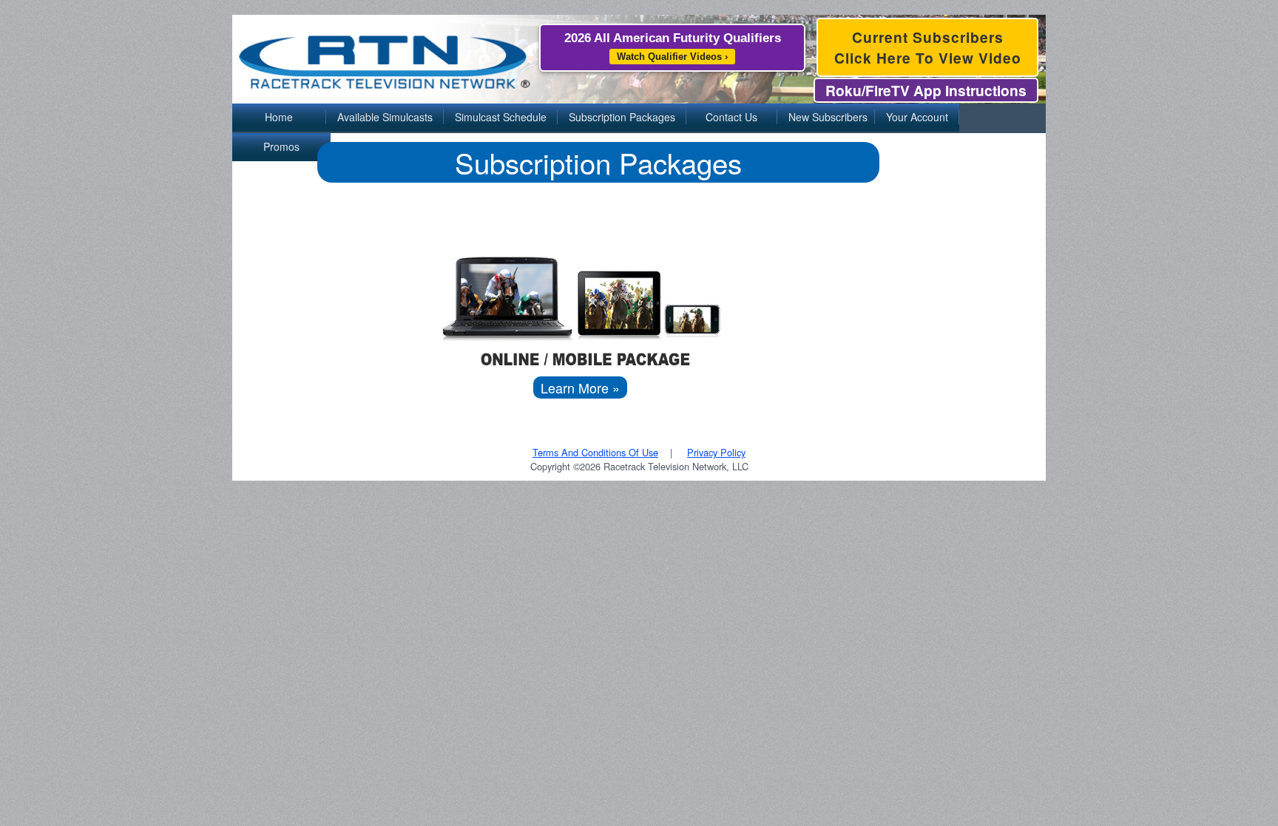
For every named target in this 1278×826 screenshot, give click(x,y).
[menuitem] (279, 118)
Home (279, 116)
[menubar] (639, 118)
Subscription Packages (622, 116)
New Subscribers (828, 116)
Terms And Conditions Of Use (595, 452)
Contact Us (731, 116)
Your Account (917, 116)
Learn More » (580, 387)
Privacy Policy (716, 452)
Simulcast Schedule (501, 116)
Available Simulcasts (385, 116)
